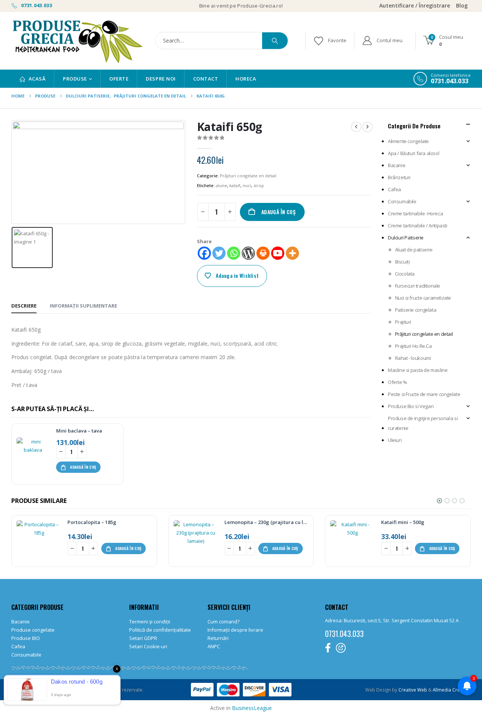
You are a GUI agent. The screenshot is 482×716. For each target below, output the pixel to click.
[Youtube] (277, 253)
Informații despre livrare (235, 629)
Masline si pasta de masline (417, 370)
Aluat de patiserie (414, 249)
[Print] (263, 253)
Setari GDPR (143, 638)
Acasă (37, 78)
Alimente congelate (408, 141)
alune (221, 185)
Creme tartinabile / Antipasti (417, 225)
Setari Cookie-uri (148, 646)
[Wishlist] (329, 40)
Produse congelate (33, 629)
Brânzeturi (399, 177)
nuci (247, 185)
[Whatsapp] (233, 253)
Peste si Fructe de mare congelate (424, 394)
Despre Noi (160, 78)
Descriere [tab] (24, 305)
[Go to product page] (33, 454)
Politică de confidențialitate (160, 629)
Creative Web (413, 690)
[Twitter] (219, 253)
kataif (234, 185)
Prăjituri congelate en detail (248, 175)
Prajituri (403, 321)
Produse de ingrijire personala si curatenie (423, 423)
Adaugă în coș (278, 212)
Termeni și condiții (149, 621)
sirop (258, 185)
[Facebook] (204, 253)
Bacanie (396, 165)
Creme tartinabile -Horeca (415, 213)
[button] (439, 500)
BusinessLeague (252, 707)
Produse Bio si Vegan (410, 406)
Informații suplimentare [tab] (83, 305)
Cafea (394, 189)
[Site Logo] (77, 40)
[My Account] (382, 40)
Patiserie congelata (415, 309)
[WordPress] (248, 253)
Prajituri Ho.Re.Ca (413, 346)
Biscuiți (402, 261)
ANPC (213, 646)
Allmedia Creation (452, 690)
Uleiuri (394, 440)
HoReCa (245, 78)
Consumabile (402, 201)
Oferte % (397, 382)
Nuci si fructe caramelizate (423, 297)
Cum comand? (223, 621)
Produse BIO (25, 638)
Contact (205, 78)
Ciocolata (405, 273)
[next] (367, 127)
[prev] (356, 127)
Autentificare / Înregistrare (414, 5)
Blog (462, 5)
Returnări (218, 638)
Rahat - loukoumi (413, 358)
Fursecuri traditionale (417, 285)
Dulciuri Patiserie (406, 237)
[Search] (275, 40)
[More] (292, 253)
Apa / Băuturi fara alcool (413, 153)
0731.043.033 (36, 5)
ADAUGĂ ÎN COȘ (83, 467)
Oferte (118, 78)
